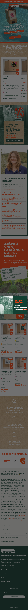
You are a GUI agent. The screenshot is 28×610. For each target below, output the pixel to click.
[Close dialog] (26, 297)
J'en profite (25, 309)
